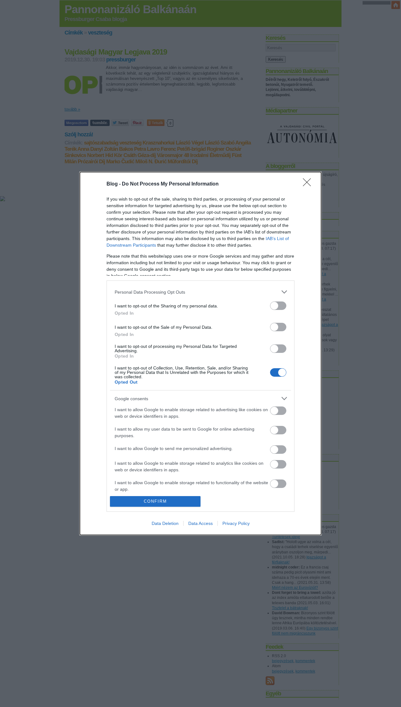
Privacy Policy (236, 523)
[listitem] (200, 292)
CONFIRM (155, 501)
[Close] (309, 184)
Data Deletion (165, 523)
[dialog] (200, 353)
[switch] (278, 305)
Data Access (200, 523)
